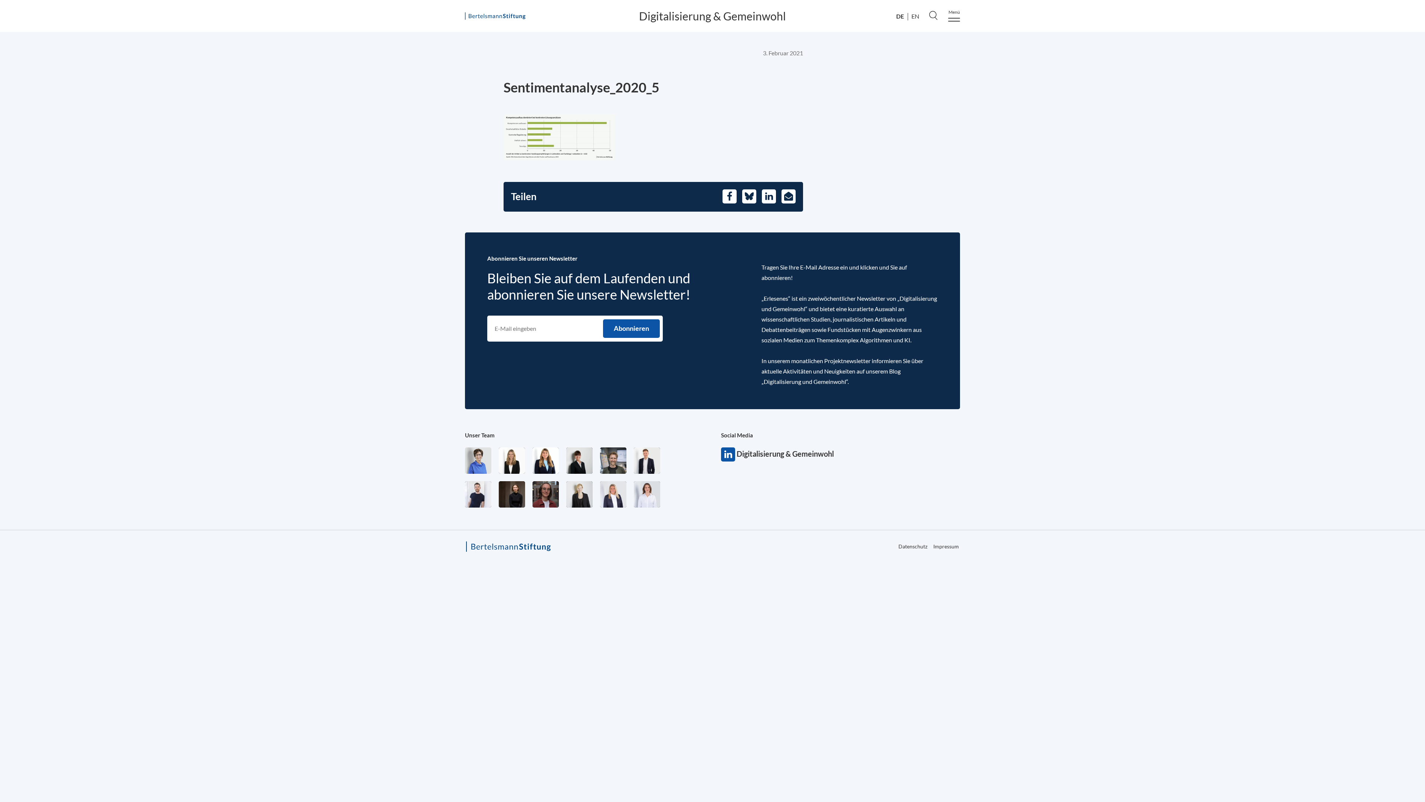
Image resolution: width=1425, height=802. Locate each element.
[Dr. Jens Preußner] (613, 460)
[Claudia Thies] (613, 494)
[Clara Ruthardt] (512, 494)
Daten (1146, 103)
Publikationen (1159, 171)
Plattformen (1156, 134)
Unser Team (480, 435)
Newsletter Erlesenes (1171, 202)
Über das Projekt (1157, 68)
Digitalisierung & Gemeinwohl (712, 16)
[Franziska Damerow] (647, 494)
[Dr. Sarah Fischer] (579, 460)
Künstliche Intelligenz (1171, 118)
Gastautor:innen (1163, 232)
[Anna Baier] (546, 494)
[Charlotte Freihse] (512, 460)
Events (1148, 187)
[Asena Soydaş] (546, 460)
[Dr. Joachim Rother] (478, 494)
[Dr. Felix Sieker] (647, 460)
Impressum (1227, 269)
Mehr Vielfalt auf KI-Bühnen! (1183, 217)
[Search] (933, 15)
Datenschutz (1145, 269)
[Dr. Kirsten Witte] (478, 460)
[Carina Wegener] (579, 494)
